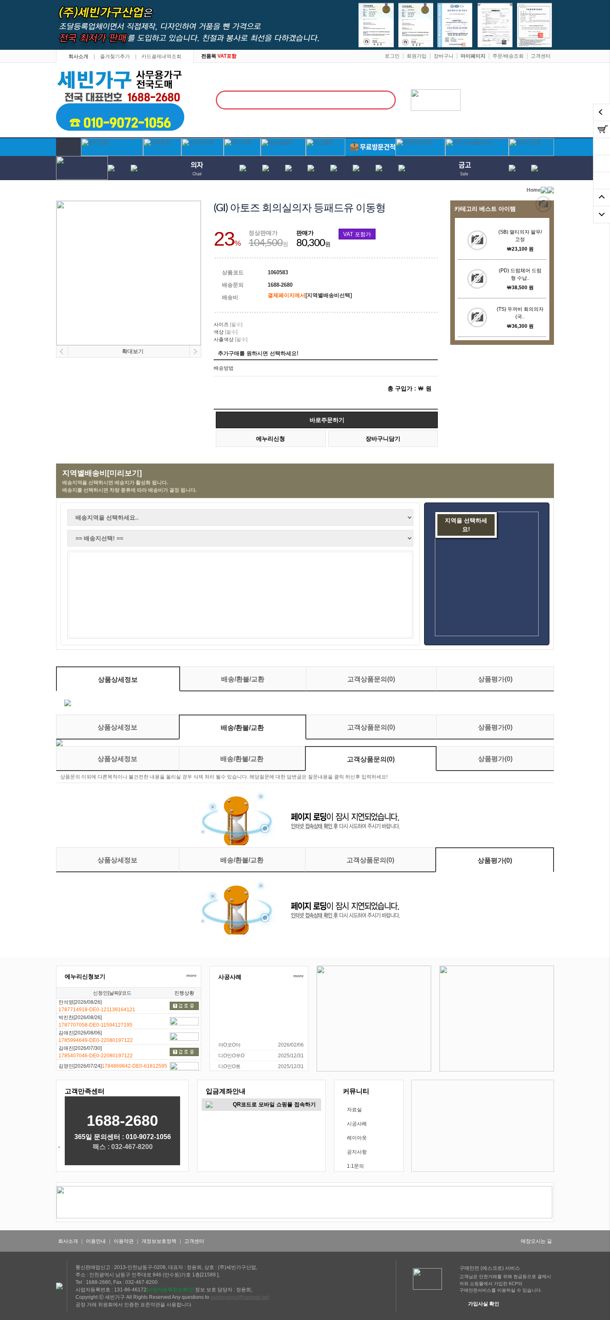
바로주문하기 (327, 420)
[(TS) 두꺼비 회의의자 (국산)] (477, 317)
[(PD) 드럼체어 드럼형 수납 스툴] (477, 278)
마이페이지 (473, 56)
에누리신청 (270, 438)
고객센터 (541, 56)
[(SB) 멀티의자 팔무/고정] (477, 240)
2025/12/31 (291, 1056)
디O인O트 (229, 1066)
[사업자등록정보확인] (170, 1290)
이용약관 (124, 1241)
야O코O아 (229, 1045)
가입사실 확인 (483, 1304)
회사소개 (78, 56)
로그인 (392, 56)
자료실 (354, 1110)
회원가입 (417, 56)
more (191, 975)
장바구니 (444, 56)
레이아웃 (357, 1138)
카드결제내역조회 (161, 56)
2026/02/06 (291, 1045)
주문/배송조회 (508, 56)
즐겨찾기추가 (115, 56)
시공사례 (357, 1124)
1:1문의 (355, 1166)
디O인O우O (231, 1056)
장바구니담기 (383, 438)
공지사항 (357, 1152)
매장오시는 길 (536, 1241)
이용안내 (96, 1241)
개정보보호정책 (159, 1241)
